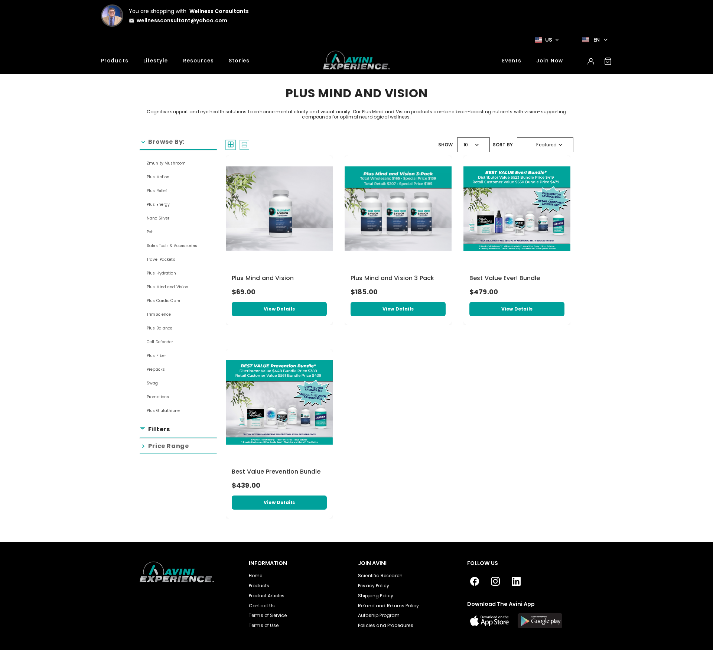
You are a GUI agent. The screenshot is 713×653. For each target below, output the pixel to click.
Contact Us (262, 605)
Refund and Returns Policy (388, 605)
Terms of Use (264, 625)
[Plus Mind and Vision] (279, 208)
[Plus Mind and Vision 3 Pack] (398, 208)
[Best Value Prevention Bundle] (279, 402)
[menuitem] (178, 163)
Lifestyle (155, 60)
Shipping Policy (375, 595)
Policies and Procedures (385, 625)
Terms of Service (268, 615)
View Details (279, 309)
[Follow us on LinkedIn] (516, 581)
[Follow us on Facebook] (474, 581)
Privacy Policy (373, 585)
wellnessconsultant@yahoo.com (182, 20)
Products (114, 60)
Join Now (549, 60)
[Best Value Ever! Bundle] (516, 208)
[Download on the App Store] (489, 620)
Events (512, 60)
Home (256, 575)
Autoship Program (379, 615)
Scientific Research (380, 575)
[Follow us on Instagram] (495, 581)
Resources (198, 60)
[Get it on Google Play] (540, 620)
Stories (239, 60)
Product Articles (267, 595)
